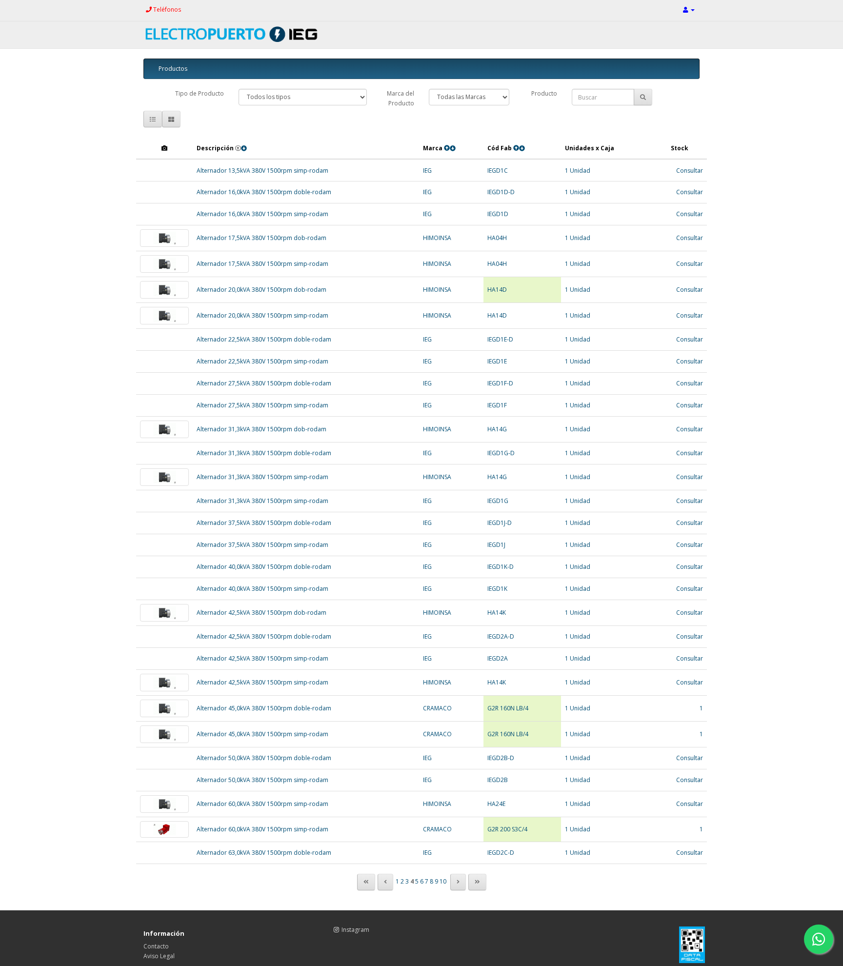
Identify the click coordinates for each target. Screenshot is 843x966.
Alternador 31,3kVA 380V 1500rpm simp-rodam (262, 477)
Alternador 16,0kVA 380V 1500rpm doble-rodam (264, 192)
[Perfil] (689, 9)
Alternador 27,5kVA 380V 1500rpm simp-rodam (262, 405)
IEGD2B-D (500, 758)
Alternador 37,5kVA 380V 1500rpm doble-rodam (264, 523)
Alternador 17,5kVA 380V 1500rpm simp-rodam (262, 264)
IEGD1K (497, 588)
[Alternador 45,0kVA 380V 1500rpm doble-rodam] (164, 708)
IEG (427, 170)
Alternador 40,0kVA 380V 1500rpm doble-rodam (264, 567)
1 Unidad (577, 170)
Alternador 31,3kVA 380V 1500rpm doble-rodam (264, 453)
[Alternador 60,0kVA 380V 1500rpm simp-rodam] (164, 804)
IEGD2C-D (500, 852)
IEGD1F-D (500, 383)
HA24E (496, 804)
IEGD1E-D (500, 339)
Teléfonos (166, 9)
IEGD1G (497, 501)
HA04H (497, 238)
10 (443, 881)
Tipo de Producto (199, 93)
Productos (173, 68)
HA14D (497, 289)
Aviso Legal (159, 956)
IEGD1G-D (501, 453)
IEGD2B (497, 780)
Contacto (156, 946)
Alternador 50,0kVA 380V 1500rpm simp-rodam (262, 780)
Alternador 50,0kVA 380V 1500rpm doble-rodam (264, 758)
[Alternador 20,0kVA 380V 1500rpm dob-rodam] (164, 290)
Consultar (689, 170)
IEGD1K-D (500, 567)
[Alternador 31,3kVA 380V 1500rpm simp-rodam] (164, 477)
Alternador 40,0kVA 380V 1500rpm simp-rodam (262, 588)
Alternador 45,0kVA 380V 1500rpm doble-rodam (264, 708)
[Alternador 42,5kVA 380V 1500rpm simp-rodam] (164, 682)
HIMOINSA (437, 238)
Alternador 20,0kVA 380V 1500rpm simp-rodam (262, 315)
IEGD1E (497, 361)
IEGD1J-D (499, 523)
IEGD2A (497, 658)
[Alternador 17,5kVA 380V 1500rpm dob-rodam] (164, 238)
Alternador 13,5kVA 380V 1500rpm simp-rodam (262, 170)
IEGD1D (497, 214)
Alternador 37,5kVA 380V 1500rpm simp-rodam (262, 545)
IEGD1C (497, 170)
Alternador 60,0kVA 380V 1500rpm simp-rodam (262, 804)
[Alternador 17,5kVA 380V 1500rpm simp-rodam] (164, 264)
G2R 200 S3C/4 (507, 829)
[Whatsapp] (818, 939)
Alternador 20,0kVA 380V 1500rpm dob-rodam (261, 289)
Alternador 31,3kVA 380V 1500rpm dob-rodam (261, 429)
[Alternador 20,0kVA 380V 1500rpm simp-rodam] (164, 315)
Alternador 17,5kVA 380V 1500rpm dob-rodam (261, 238)
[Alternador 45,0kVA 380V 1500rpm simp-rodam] (164, 734)
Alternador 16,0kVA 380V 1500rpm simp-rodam (262, 214)
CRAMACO (437, 708)
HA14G (497, 429)
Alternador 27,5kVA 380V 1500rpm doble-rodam (264, 383)
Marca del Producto (400, 98)
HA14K (496, 612)
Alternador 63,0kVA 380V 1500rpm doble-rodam (264, 852)
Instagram (355, 930)
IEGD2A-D (500, 636)
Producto (544, 93)
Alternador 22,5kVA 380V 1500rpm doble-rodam (264, 339)
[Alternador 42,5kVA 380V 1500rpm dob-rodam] (164, 613)
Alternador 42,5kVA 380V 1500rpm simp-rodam (262, 658)
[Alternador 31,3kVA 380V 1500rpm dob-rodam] (164, 429)
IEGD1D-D (501, 192)
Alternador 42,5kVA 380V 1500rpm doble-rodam (264, 636)
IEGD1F (497, 405)
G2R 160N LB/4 (507, 708)
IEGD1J (496, 545)
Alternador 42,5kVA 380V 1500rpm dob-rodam (261, 612)
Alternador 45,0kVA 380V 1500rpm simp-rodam (262, 734)
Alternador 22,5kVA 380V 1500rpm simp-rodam (262, 361)
